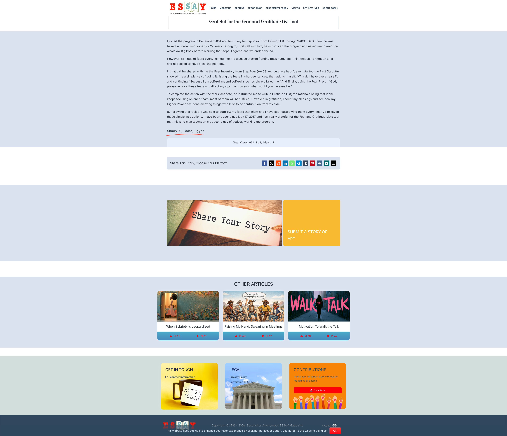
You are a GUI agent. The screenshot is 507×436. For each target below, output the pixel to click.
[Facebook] (264, 163)
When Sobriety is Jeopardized (188, 326)
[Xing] (326, 163)
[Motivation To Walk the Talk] (319, 292)
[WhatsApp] (292, 163)
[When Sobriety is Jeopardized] (188, 292)
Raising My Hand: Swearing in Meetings (253, 326)
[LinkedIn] (285, 163)
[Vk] (319, 163)
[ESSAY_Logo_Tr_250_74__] (179, 421)
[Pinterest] (312, 163)
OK (335, 430)
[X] (271, 163)
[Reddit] (278, 163)
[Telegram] (298, 163)
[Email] (333, 163)
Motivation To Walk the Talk (319, 326)
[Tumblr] (305, 163)
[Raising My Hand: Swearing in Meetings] (253, 292)
